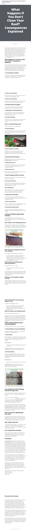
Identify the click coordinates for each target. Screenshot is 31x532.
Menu (3, 3)
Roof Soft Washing (8, 160)
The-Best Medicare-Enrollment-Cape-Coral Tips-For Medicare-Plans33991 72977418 (14, 2)
